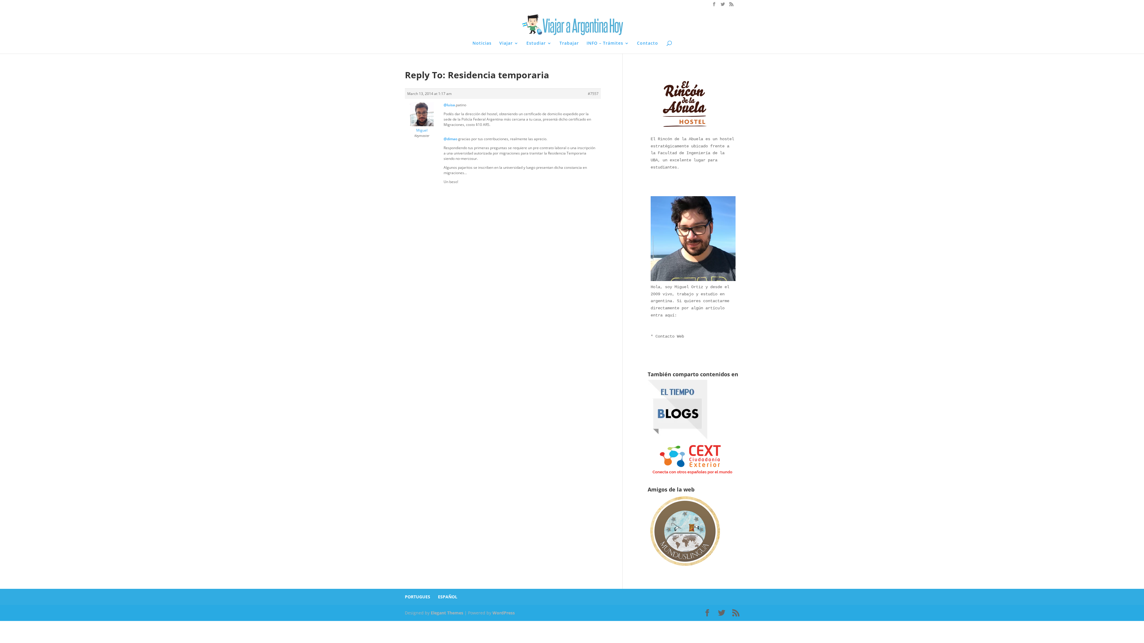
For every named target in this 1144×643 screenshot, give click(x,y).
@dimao (450, 138)
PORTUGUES (417, 597)
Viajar (506, 43)
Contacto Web (669, 336)
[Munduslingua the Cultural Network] (685, 568)
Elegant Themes (447, 613)
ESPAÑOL (447, 597)
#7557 (593, 93)
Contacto (647, 43)
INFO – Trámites (605, 43)
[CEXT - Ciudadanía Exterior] (692, 474)
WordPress (503, 613)
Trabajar (569, 43)
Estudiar (536, 43)
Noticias (482, 43)
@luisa (449, 104)
